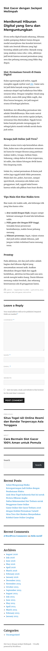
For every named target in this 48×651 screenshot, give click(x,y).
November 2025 (13, 584)
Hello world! (36, 536)
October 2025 (12, 587)
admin (9, 290)
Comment (9, 320)
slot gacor (18, 292)
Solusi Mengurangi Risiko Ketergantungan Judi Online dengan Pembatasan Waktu (23, 488)
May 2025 (10, 603)
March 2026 (11, 570)
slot (31, 84)
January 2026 (12, 577)
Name (7, 355)
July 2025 (10, 597)
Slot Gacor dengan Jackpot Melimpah (17, 644)
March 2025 (11, 610)
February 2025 (12, 613)
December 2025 (13, 580)
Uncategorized (13, 635)
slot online (27, 292)
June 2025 (10, 600)
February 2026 (13, 574)
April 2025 (11, 606)
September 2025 (13, 590)
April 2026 (11, 567)
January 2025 (12, 616)
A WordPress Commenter (15, 536)
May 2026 (10, 564)
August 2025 (12, 593)
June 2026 (10, 561)
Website (8, 378)
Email (7, 366)
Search (7, 460)
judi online (35, 290)
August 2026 (12, 554)
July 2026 (10, 557)
